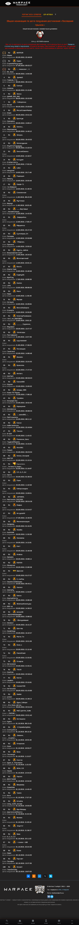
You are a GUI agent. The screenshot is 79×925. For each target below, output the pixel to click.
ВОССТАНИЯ (11, 779)
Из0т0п (19, 563)
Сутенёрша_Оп (22, 234)
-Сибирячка (21, 102)
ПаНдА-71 (20, 184)
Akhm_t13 (20, 768)
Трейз (19, 793)
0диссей (20, 571)
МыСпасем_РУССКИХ (15, 499)
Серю (19, 480)
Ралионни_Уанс (23, 439)
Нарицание (21, 406)
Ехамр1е (10, 310)
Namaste (10, 557)
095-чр (10, 606)
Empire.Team (11, 269)
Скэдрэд (20, 661)
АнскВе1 (20, 448)
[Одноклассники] (34, 876)
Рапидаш (10, 236)
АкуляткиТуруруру (14, 146)
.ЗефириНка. (21, 217)
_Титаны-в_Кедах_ (14, 467)
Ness (18, 834)
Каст (18, 546)
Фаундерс (11, 327)
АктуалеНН (21, 513)
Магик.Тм (20, 637)
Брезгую (20, 119)
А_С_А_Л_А (11, 837)
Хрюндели (11, 121)
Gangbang (10, 524)
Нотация (10, 302)
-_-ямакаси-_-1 (23, 69)
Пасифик (10, 861)
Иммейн (20, 357)
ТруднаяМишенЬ (13, 442)
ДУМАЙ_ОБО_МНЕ (13, 96)
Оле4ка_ (20, 127)
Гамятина (11, 351)
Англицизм (21, 719)
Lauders (10, 680)
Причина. (10, 245)
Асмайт (20, 867)
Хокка (19, 596)
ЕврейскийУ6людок (14, 582)
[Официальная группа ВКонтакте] (48, 896)
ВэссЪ (19, 267)
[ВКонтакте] (28, 876)
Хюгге (9, 475)
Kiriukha (20, 801)
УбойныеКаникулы (24, 604)
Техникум (11, 754)
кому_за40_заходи (14, 804)
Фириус (10, 203)
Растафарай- (12, 335)
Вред (18, 752)
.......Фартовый (22, 209)
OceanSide (11, 787)
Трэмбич (20, 398)
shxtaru (19, 374)
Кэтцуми (20, 160)
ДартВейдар (21, 809)
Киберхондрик (22, 489)
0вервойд (20, 785)
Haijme (9, 771)
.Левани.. (20, 735)
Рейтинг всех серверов (31, 14)
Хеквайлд (20, 538)
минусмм (10, 171)
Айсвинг (10, 623)
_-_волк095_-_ (22, 415)
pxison (9, 697)
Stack (9, 113)
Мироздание (12, 129)
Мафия (19, 505)
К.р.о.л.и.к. (21, 464)
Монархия (11, 565)
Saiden (19, 694)
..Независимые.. (13, 212)
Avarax (19, 283)
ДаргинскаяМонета (14, 812)
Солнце (19, 86)
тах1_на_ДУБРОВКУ (14, 319)
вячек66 (20, 612)
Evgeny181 (20, 275)
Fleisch (9, 450)
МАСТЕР (10, 458)
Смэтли (19, 760)
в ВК (59, 890)
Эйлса (19, 94)
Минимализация (23, 522)
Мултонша (20, 201)
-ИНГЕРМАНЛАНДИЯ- (14, 615)
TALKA (19, 670)
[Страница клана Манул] (40, 889)
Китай (9, 105)
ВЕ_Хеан (10, 72)
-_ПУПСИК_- (11, 713)
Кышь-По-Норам (13, 393)
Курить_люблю (22, 250)
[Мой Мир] (39, 876)
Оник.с (19, 645)
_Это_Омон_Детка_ (14, 705)
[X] (45, 876)
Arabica (19, 554)
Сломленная (21, 193)
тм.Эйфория (11, 187)
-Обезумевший (22, 620)
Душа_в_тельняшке (14, 763)
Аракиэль (20, 365)
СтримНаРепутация (14, 64)
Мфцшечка (21, 225)
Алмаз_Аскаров (23, 456)
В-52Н (9, 434)
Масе (19, 291)
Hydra (9, 722)
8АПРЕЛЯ (20, 53)
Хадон (19, 61)
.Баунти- (20, 826)
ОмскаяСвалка (22, 151)
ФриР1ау (10, 277)
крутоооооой (21, 341)
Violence (10, 88)
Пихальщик (21, 349)
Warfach (10, 376)
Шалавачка (11, 409)
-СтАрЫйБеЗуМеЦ (23, 727)
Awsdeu (19, 530)
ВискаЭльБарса (23, 308)
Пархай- (20, 859)
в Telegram (65, 890)
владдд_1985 (21, 390)
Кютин (19, 678)
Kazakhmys (11, 631)
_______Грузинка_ (24, 324)
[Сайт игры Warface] (18, 889)
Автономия (11, 664)
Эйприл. (20, 135)
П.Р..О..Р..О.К (21, 472)
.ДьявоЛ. (20, 77)
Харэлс (19, 777)
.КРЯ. (9, 286)
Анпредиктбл (12, 401)
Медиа (9, 55)
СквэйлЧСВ (21, 686)
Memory (10, 179)
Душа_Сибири (22, 702)
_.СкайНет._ (11, 738)
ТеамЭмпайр (12, 870)
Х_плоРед (20, 579)
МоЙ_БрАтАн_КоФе (24, 711)
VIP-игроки (48, 14)
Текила (19, 431)
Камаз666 (21, 382)
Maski (9, 294)
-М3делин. (21, 242)
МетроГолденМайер (24, 110)
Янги (9, 796)
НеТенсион (11, 689)
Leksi (19, 168)
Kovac (19, 851)
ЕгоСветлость (12, 162)
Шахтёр (20, 628)
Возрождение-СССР (14, 253)
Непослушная (22, 143)
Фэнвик (19, 818)
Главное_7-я (12, 80)
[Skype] (51, 876)
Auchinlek (10, 532)
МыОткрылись (12, 417)
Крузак (10, 384)
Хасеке (19, 587)
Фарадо (19, 299)
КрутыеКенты (12, 598)
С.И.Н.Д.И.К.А (12, 730)
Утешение (20, 744)
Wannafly (10, 590)
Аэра (9, 746)
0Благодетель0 (22, 258)
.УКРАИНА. (20, 497)
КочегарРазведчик (24, 316)
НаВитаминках (13, 425)
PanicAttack (21, 653)
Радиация (20, 176)
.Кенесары (21, 332)
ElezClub (10, 672)
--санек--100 (22, 842)
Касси (19, 423)
